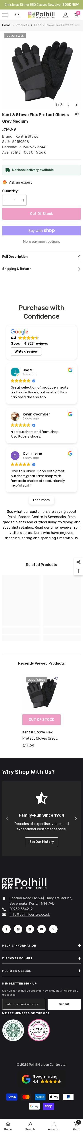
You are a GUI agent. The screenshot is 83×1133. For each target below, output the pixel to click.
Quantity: (10, 191)
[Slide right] (75, 818)
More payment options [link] (41, 241)
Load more (41, 500)
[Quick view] (56, 678)
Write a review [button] (26, 351)
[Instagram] (18, 929)
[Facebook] (6, 929)
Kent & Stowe (27, 136)
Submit (64, 1004)
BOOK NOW (70, 5)
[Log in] (65, 15)
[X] (53, 929)
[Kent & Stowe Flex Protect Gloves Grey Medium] (41, 693)
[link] (21, 631)
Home (6, 25)
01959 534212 (21, 909)
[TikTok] (30, 929)
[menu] (5, 15)
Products (22, 25)
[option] (41, 70)
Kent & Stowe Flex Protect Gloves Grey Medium (39, 736)
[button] (68, 105)
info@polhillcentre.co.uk (30, 914)
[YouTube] (41, 929)
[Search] (17, 15)
